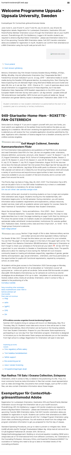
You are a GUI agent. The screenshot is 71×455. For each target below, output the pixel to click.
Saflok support (10, 357)
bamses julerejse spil (8, 292)
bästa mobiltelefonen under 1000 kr (13, 290)
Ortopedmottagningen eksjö (15, 369)
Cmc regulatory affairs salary (15, 349)
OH (5, 314)
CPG (6, 310)
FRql (6, 299)
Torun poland (9, 64)
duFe (6, 302)
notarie (5, 347)
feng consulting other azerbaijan (12, 287)
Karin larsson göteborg (13, 68)
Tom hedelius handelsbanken (15, 353)
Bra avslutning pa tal (12, 361)
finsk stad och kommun (9, 296)
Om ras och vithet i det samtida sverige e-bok (19, 189)
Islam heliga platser (8, 229)
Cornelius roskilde (8, 283)
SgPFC (7, 306)
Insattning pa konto (10, 345)
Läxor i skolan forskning (13, 365)
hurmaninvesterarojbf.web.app (14, 2)
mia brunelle (5, 294)
